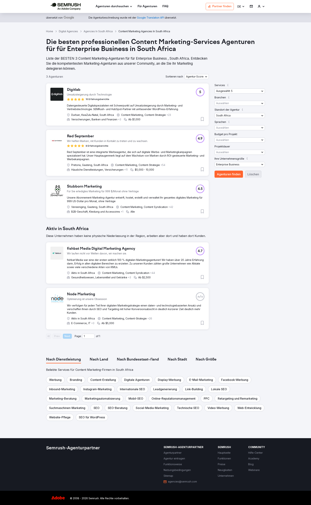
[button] (241, 6)
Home (49, 31)
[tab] (63, 359)
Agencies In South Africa (98, 31)
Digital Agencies (68, 31)
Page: (78, 336)
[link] (147, 6)
